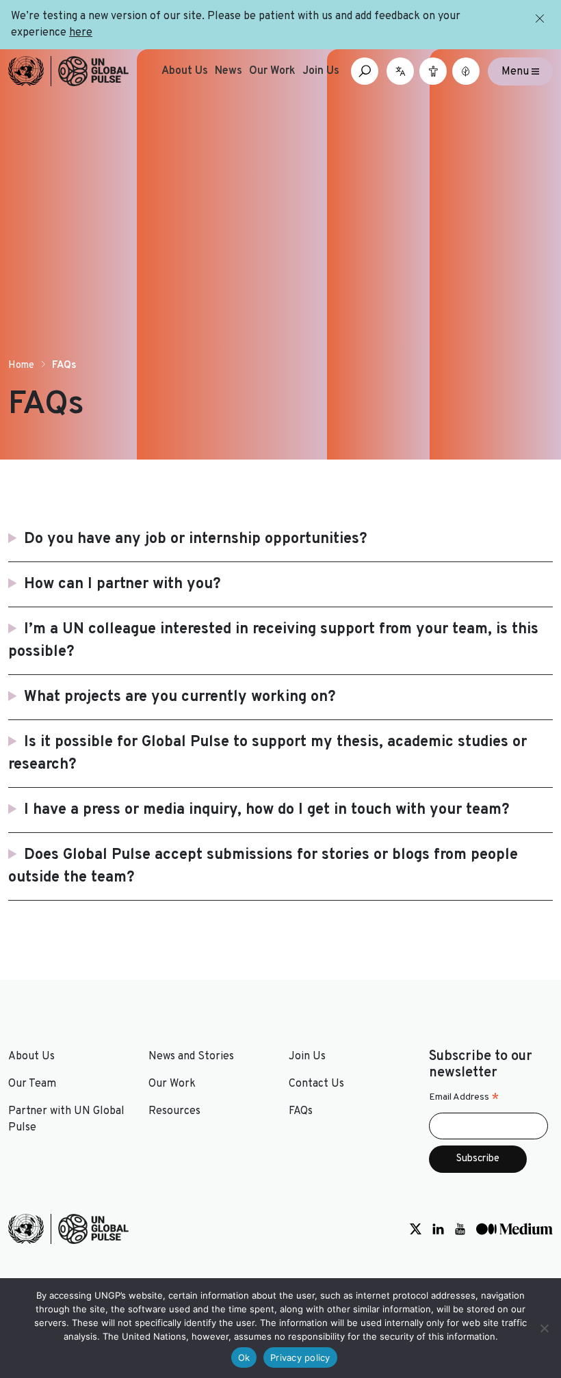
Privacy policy (300, 1357)
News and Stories (191, 1056)
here (80, 33)
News (228, 71)
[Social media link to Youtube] (460, 1229)
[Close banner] (540, 18)
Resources (174, 1111)
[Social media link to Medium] (514, 1229)
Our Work (272, 71)
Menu (516, 71)
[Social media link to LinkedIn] (438, 1229)
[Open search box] (364, 71)
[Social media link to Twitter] (415, 1229)
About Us (184, 71)
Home (21, 365)
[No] (544, 1328)
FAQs (301, 1111)
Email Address (464, 1097)
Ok (244, 1357)
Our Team (32, 1084)
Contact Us (316, 1084)
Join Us (320, 71)
